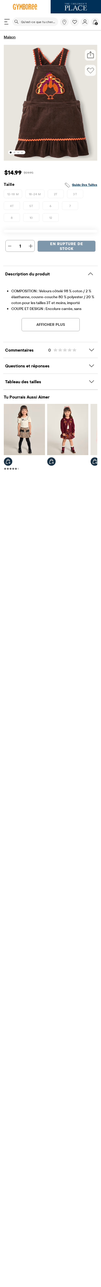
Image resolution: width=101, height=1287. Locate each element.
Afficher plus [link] (50, 324)
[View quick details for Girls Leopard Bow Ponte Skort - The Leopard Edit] (8, 461)
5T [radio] (31, 206)
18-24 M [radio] (35, 194)
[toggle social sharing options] (90, 55)
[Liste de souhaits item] (75, 25)
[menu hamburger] (7, 21)
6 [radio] (50, 206)
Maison (10, 37)
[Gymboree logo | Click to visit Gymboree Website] (25, 6)
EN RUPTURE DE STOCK (66, 246)
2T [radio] (56, 194)
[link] (64, 22)
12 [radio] (50, 218)
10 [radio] (31, 218)
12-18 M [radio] (13, 194)
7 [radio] (70, 206)
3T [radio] (75, 194)
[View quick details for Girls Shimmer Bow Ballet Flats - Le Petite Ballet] (94, 461)
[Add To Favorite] (90, 70)
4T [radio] (12, 206)
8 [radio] (12, 218)
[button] (74, 22)
